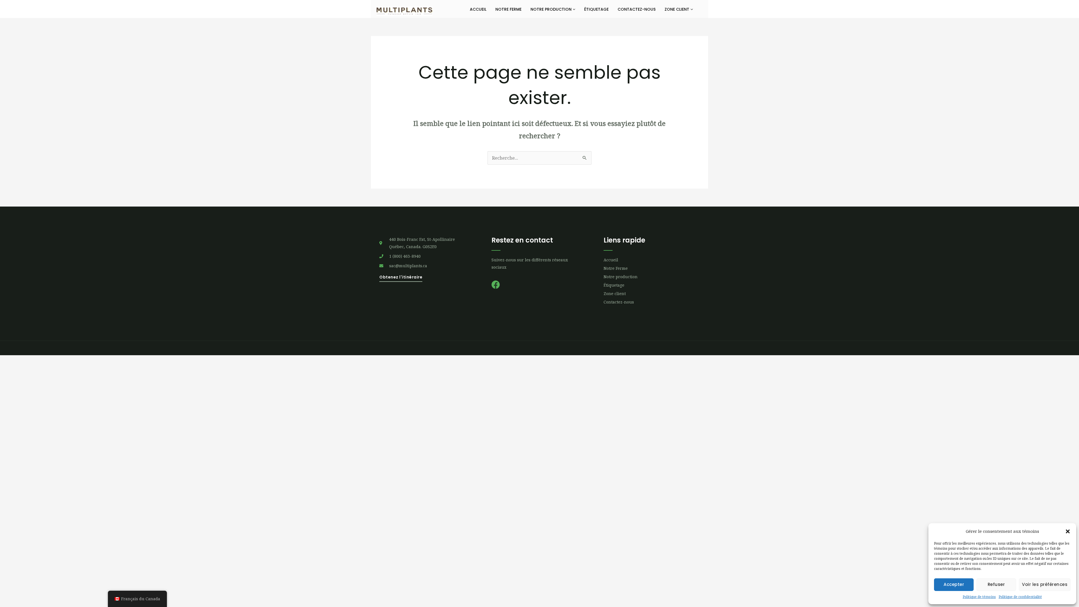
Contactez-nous (637, 9)
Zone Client (677, 9)
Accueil (478, 9)
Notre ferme (508, 9)
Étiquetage (596, 9)
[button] (1068, 531)
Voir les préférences (1044, 584)
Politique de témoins (979, 596)
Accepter (954, 584)
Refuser (996, 584)
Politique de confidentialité (1020, 596)
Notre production (552, 9)
